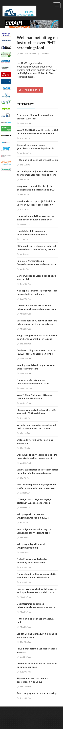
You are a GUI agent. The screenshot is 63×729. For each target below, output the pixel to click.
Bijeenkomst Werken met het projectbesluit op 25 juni (32, 680)
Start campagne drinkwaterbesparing (37, 693)
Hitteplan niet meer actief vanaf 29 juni (35, 620)
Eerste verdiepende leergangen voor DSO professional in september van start (36, 488)
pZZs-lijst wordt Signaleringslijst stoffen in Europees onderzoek (34, 501)
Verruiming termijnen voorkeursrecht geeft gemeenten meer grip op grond (37, 173)
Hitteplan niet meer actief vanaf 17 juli (37, 160)
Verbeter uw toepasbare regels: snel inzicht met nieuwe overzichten (36, 427)
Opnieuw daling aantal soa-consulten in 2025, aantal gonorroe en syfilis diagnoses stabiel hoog (36, 353)
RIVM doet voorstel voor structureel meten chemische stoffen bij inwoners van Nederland (37, 249)
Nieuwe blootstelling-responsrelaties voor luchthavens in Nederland (37, 576)
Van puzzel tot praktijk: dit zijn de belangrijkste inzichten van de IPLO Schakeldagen (35, 189)
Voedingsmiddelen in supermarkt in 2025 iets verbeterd (36, 367)
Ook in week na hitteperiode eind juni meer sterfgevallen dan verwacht (37, 456)
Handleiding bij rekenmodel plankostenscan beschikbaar (32, 233)
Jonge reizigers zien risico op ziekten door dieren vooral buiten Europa (37, 337)
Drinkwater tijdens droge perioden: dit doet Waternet (36, 117)
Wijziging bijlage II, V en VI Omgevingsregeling (31, 546)
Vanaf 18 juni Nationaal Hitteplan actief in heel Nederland (34, 397)
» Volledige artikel (31, 89)
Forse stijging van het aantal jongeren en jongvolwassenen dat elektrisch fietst (37, 592)
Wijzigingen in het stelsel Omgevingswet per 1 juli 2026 (33, 516)
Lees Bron (45, 53)
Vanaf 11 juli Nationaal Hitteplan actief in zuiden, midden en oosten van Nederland (37, 473)
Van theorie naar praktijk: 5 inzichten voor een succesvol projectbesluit (36, 203)
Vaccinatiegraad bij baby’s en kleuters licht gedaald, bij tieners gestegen (37, 322)
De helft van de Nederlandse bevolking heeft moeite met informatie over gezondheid (32, 562)
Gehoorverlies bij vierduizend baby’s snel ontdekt (36, 277)
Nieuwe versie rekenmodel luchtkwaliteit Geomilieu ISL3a (33, 382)
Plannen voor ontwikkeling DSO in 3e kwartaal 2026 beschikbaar (36, 412)
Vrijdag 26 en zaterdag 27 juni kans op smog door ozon (37, 635)
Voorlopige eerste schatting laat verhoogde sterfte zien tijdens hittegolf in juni (34, 532)
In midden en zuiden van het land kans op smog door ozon (37, 665)
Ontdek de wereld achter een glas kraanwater (35, 442)
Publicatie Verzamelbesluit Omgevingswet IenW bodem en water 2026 (37, 264)
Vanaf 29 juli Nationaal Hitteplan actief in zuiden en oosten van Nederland (37, 132)
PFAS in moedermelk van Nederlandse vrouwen (37, 650)
